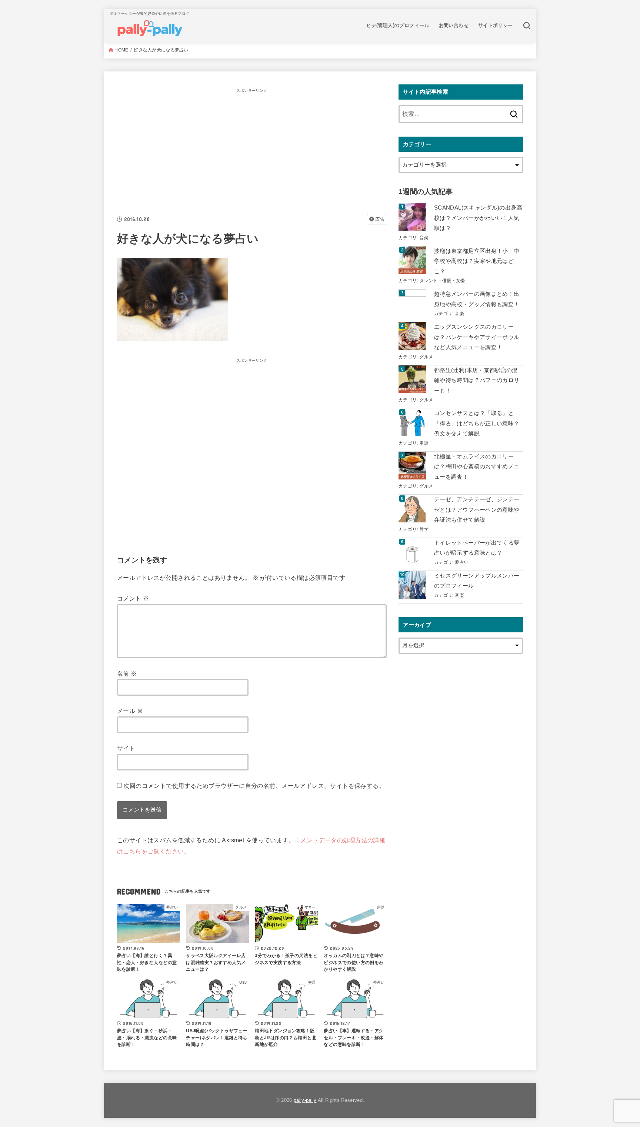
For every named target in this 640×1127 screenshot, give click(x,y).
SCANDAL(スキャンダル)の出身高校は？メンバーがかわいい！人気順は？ (478, 218)
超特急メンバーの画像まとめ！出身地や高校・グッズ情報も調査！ (476, 299)
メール (130, 711)
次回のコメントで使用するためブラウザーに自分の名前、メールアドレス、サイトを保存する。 (254, 785)
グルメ (426, 356)
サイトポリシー (495, 25)
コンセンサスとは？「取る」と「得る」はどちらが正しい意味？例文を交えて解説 (476, 423)
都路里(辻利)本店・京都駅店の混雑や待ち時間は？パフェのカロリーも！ (476, 380)
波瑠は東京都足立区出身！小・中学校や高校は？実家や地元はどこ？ (476, 261)
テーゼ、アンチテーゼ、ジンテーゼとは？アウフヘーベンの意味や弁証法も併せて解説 (476, 509)
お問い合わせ (454, 25)
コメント (133, 598)
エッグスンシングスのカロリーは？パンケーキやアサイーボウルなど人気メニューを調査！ (476, 337)
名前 (127, 673)
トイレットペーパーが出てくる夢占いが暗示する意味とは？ (476, 548)
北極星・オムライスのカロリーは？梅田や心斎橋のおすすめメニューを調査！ (476, 467)
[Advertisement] (252, 147)
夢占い (462, 562)
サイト (126, 748)
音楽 (424, 237)
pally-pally (305, 1100)
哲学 (424, 529)
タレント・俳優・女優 (442, 280)
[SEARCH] (527, 25)
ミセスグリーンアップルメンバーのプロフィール (476, 581)
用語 (424, 443)
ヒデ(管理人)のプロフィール (397, 25)
